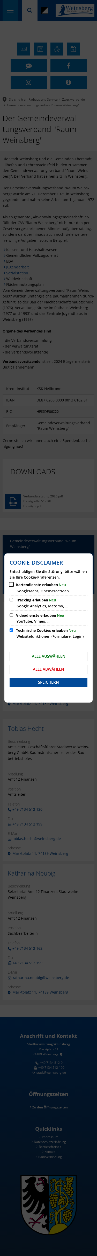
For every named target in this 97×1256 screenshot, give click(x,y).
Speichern (48, 682)
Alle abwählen (48, 669)
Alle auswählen (48, 656)
